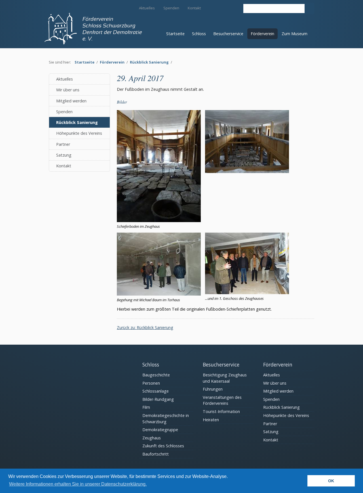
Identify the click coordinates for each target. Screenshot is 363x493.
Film (146, 407)
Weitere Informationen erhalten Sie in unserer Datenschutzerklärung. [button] (78, 484)
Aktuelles (147, 7)
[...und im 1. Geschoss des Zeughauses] (247, 292)
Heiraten (211, 419)
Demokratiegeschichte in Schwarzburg (165, 418)
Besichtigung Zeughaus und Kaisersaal (225, 378)
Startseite (175, 33)
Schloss (199, 33)
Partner (63, 144)
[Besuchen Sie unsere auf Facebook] (235, 7)
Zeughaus (151, 438)
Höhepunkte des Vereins (79, 133)
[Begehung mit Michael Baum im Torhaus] (159, 294)
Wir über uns (67, 89)
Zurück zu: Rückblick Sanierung (145, 327)
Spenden (171, 7)
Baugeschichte (156, 375)
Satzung (63, 155)
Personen (151, 383)
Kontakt (194, 7)
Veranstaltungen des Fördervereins (222, 400)
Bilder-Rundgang (158, 399)
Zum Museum (294, 33)
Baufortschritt (155, 454)
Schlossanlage (155, 391)
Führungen (213, 389)
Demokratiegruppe (160, 429)
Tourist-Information (221, 411)
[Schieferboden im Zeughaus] (159, 220)
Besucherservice (228, 33)
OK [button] (331, 481)
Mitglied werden (71, 101)
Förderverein (262, 33)
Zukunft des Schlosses (163, 445)
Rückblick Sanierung (149, 62)
